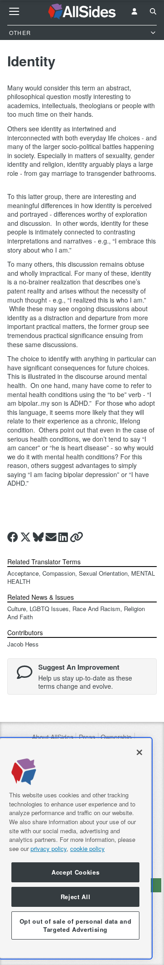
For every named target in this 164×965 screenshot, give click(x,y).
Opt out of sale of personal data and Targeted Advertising (76, 925)
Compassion (58, 573)
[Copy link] (76, 537)
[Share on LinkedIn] (63, 537)
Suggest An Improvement (78, 667)
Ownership (116, 737)
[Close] (139, 752)
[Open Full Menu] (14, 11)
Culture (16, 608)
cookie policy (87, 848)
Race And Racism (96, 608)
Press (87, 737)
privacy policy (49, 848)
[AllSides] (82, 11)
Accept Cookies (75, 872)
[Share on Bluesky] (38, 537)
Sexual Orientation (103, 573)
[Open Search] (153, 11)
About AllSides (52, 737)
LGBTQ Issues (49, 608)
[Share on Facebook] (12, 537)
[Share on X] (25, 537)
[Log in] (134, 11)
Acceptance (23, 573)
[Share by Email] (51, 537)
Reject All (76, 896)
